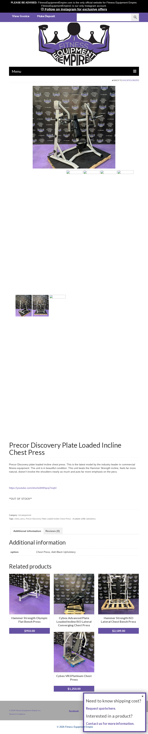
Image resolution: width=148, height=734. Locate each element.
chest (16, 519)
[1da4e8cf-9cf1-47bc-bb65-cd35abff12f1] (40, 305)
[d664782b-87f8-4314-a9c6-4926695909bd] (91, 305)
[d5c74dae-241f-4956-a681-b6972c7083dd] (57, 305)
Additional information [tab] (27, 531)
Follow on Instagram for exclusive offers (75, 9)
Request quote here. (101, 708)
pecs (22, 519)
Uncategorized (130, 80)
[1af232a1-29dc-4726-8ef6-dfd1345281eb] (74, 126)
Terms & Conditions (17, 714)
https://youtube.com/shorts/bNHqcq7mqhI (32, 487)
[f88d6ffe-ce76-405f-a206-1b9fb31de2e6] (108, 305)
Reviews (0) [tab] (52, 531)
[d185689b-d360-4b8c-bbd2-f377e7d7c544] (74, 305)
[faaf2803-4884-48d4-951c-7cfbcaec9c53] (125, 305)
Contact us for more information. (110, 724)
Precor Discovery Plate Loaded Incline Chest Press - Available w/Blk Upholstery (61, 519)
